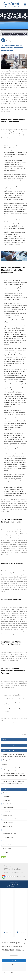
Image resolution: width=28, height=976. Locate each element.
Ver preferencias (14, 969)
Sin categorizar (7, 848)
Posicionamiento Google (9, 834)
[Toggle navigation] (25, 4)
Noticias (5, 830)
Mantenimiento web (8, 822)
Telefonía (5, 852)
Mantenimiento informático (10, 819)
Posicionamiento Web (8, 837)
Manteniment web (8, 815)
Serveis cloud (6, 841)
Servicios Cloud (7, 845)
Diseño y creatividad (8, 808)
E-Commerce (6, 811)
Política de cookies (6, 972)
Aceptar (14, 960)
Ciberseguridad (6, 796)
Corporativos (6, 800)
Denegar (14, 965)
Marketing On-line (7, 826)
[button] (25, 939)
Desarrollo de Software (9, 804)
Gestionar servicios (14, 955)
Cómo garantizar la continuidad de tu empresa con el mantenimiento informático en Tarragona (13, 762)
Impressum (23, 972)
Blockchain (5, 793)
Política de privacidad (15, 972)
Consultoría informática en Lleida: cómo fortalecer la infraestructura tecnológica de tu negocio (13, 776)
